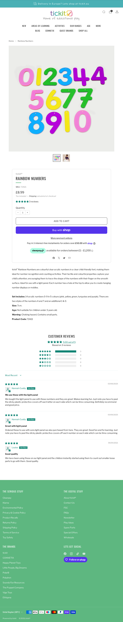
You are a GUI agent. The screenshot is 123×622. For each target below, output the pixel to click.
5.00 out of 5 (69, 342)
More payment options (61, 238)
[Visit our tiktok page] (77, 554)
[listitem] (61, 3)
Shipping (32, 196)
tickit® (19, 174)
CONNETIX (49, 30)
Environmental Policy (13, 507)
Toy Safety (8, 537)
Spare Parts (69, 527)
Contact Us (69, 502)
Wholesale (69, 537)
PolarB (6, 572)
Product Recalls (10, 517)
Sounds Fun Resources (13, 582)
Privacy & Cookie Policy (14, 512)
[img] (11, 384)
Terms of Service (11, 532)
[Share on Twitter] (64, 257)
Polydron (7, 577)
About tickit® (70, 497)
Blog (37, 30)
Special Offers (71, 532)
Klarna (6, 502)
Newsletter (69, 517)
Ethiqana (7, 597)
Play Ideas (69, 522)
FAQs (66, 512)
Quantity (20, 208)
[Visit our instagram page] (71, 554)
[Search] (103, 11)
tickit (5, 553)
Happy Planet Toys (12, 562)
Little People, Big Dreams (15, 567)
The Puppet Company (13, 587)
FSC (66, 507)
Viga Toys (7, 592)
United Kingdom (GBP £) (11, 612)
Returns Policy (9, 522)
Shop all (83, 30)
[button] (22, 201)
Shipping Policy (10, 527)
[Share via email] (69, 257)
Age (88, 25)
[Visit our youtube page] (84, 554)
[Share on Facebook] (53, 257)
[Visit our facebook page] (65, 554)
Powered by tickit (9, 618)
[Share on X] (58, 257)
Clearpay (7, 497)
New (24, 25)
